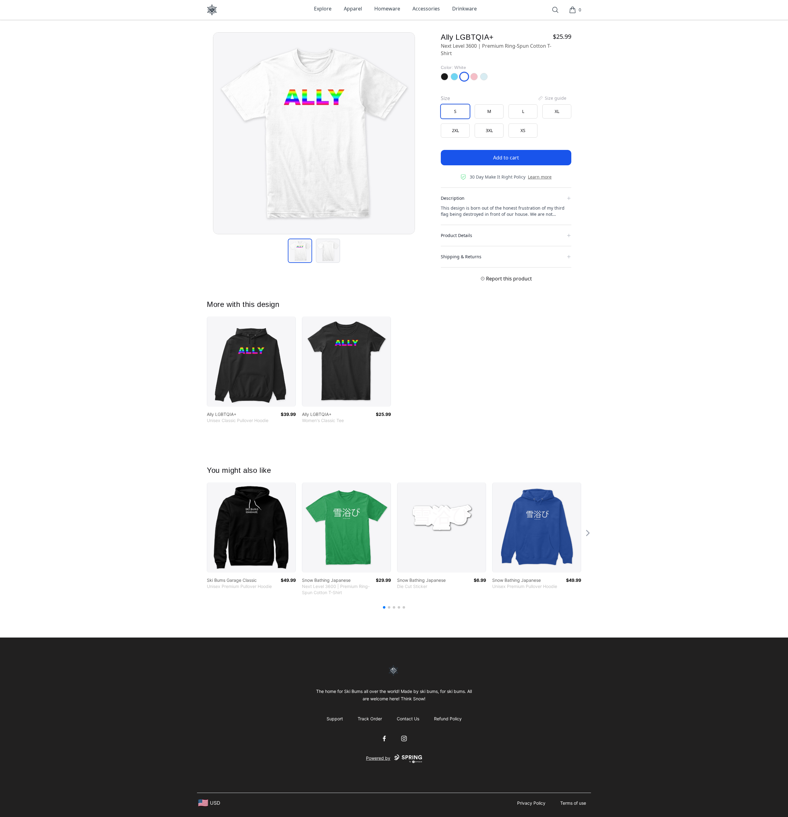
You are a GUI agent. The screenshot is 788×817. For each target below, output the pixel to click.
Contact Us (408, 718)
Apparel (353, 8)
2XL (455, 130)
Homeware (387, 8)
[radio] (455, 111)
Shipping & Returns (461, 257)
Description (452, 198)
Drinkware (464, 8)
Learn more (540, 177)
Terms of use (573, 803)
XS (523, 130)
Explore (323, 8)
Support (335, 718)
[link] (251, 361)
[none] (551, 98)
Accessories (426, 8)
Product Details (456, 235)
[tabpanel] (314, 133)
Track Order (370, 718)
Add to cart (506, 157)
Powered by (378, 758)
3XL (489, 130)
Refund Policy (448, 718)
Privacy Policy (531, 803)
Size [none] (445, 98)
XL (557, 111)
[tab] (300, 250)
